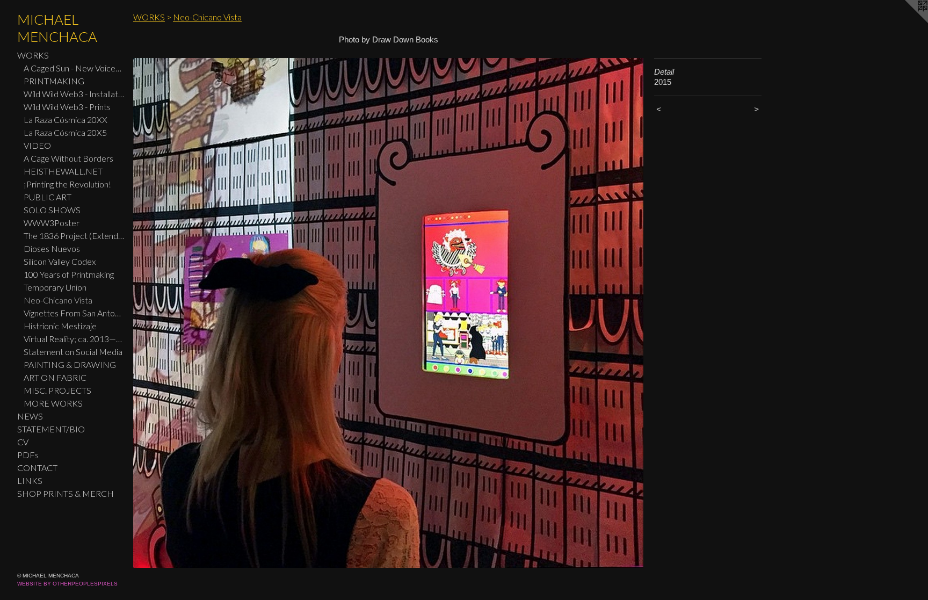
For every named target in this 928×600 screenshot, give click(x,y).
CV (22, 442)
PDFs (28, 455)
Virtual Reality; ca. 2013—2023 (74, 339)
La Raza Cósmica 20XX (65, 119)
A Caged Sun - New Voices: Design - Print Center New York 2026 (74, 68)
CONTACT (37, 467)
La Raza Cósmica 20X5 (65, 132)
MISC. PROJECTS (57, 390)
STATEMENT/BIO (51, 429)
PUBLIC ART (47, 197)
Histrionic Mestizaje (60, 326)
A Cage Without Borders (68, 158)
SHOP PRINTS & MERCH (65, 493)
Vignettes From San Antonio (74, 313)
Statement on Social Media (73, 351)
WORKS (33, 55)
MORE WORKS (53, 403)
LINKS (29, 480)
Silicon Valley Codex (60, 261)
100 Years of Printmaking (69, 274)
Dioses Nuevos (52, 248)
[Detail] (388, 313)
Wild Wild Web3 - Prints (67, 107)
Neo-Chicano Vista (58, 300)
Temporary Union (55, 287)
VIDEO (37, 145)
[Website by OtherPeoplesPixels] (906, 21)
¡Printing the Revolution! (67, 184)
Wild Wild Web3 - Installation (74, 94)
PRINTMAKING (54, 81)
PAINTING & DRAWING (70, 364)
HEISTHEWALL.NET (63, 171)
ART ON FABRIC (55, 377)
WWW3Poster (51, 223)
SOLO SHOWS (52, 210)
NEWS (30, 416)
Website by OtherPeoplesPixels (67, 584)
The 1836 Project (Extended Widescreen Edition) (74, 235)
